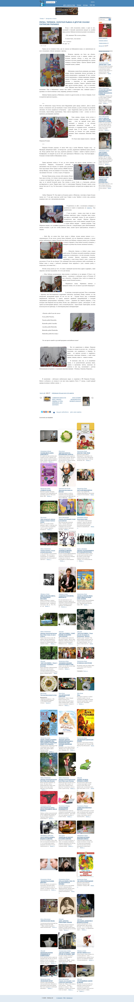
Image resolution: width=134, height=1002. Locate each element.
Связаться (69, 998)
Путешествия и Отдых (65, 548)
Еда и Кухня (62, 451)
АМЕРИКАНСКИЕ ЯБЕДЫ (47, 921)
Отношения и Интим (45, 451)
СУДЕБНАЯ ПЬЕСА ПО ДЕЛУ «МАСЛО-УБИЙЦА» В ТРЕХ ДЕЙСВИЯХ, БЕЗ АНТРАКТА (59, 401)
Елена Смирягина (103, 38)
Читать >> (51, 461)
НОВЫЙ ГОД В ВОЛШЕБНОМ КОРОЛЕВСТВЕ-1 (103, 181)
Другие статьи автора (104, 51)
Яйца (78, 695)
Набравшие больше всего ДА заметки (63, 393)
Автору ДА (101, 46)
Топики (79, 5)
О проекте (59, 998)
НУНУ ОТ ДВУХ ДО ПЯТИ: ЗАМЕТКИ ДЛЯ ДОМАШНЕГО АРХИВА (105, 120)
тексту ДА (42, 393)
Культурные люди (82, 519)
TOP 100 (92, 5)
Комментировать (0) (104, 43)
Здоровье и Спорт (44, 594)
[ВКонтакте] (46, 412)
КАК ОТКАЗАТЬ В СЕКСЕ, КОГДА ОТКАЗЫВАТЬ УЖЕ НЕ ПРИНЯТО (48, 809)
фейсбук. (89, 208)
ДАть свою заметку (75, 412)
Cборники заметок (103, 40)
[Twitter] (42, 412)
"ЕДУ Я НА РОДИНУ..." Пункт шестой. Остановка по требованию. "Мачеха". (85, 635)
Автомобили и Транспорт (46, 835)
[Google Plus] (44, 412)
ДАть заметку (67, 5)
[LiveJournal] (52, 412)
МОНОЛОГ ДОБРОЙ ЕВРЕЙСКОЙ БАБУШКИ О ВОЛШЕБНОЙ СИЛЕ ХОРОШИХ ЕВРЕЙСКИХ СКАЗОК (66, 742)
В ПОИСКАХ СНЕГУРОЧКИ (84, 663)
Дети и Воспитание (64, 517)
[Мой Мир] (50, 412)
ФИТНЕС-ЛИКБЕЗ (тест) (83, 952)
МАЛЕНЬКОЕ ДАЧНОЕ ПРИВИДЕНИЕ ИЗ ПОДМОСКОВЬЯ (46, 954)
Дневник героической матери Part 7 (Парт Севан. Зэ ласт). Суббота (48, 635)
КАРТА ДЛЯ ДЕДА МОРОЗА (84, 490)
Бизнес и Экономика (82, 548)
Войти (92, 2)
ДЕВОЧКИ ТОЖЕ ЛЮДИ (83, 453)
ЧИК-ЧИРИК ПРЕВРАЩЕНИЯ (85, 881)
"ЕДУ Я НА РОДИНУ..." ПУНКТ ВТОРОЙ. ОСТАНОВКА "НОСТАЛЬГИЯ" (67, 635)
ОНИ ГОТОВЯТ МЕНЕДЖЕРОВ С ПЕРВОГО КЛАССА (75, 399)
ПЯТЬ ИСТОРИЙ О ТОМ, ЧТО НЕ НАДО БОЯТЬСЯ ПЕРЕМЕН (67, 882)
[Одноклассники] (48, 412)
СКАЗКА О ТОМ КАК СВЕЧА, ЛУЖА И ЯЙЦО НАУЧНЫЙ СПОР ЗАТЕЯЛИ (85, 597)
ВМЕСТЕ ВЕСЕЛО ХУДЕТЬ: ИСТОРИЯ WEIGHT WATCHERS (47, 597)
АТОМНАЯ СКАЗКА (45, 490)
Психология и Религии (64, 806)
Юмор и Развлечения (45, 548)
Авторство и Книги (51, 18)
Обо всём (61, 631)
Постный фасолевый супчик (48, 695)
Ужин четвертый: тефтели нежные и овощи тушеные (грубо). (47, 521)
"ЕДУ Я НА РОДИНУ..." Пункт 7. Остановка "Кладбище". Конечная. (48, 664)
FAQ (64, 998)
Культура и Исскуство (64, 488)
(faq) (73, 5)
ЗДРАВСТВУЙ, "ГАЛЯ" (105, 64)
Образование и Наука (104, 150)
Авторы (85, 5)
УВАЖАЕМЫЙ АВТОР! (46, 981)
